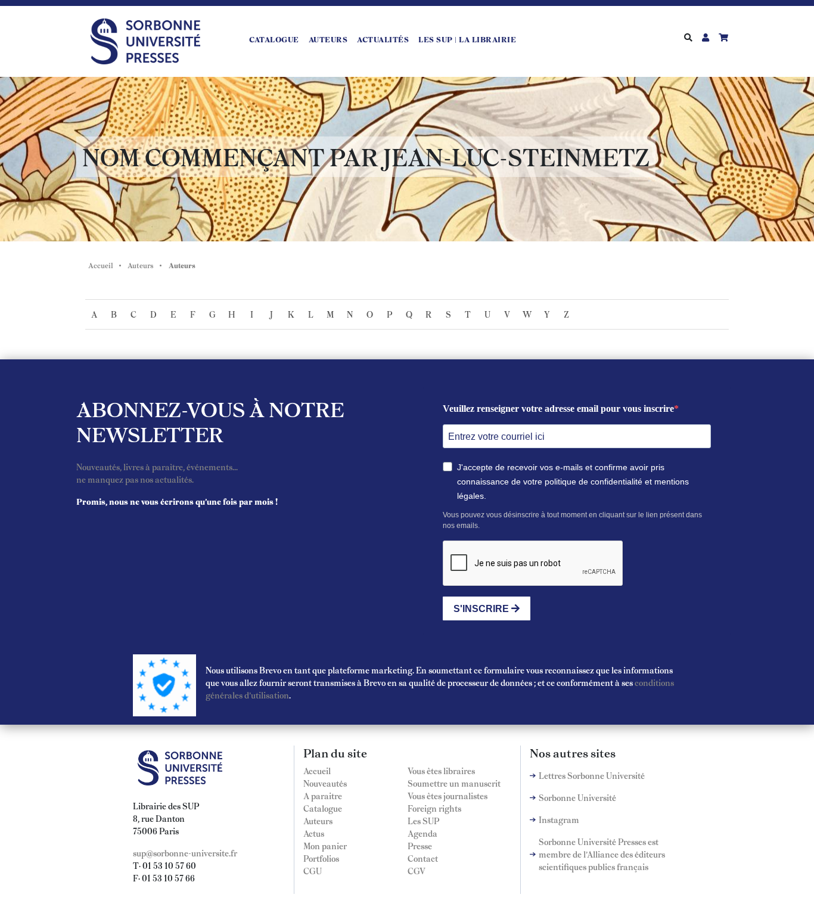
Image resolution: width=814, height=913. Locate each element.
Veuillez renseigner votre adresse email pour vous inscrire (558, 408)
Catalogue (274, 39)
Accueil (100, 265)
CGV (416, 871)
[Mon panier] (723, 37)
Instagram (559, 819)
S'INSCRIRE (482, 609)
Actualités (383, 39)
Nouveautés (325, 783)
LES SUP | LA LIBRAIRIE (467, 39)
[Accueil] (150, 39)
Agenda (422, 833)
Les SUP (423, 821)
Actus (313, 833)
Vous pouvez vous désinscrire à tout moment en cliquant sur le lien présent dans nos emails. (572, 520)
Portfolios (321, 858)
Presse (420, 846)
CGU (312, 871)
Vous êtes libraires (441, 771)
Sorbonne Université (577, 797)
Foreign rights (434, 808)
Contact (423, 858)
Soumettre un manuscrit (454, 783)
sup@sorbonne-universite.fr (185, 853)
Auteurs (328, 39)
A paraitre (322, 796)
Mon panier (325, 846)
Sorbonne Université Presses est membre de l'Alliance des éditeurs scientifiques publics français (602, 854)
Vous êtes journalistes (447, 796)
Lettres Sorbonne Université (592, 775)
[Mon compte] (705, 37)
